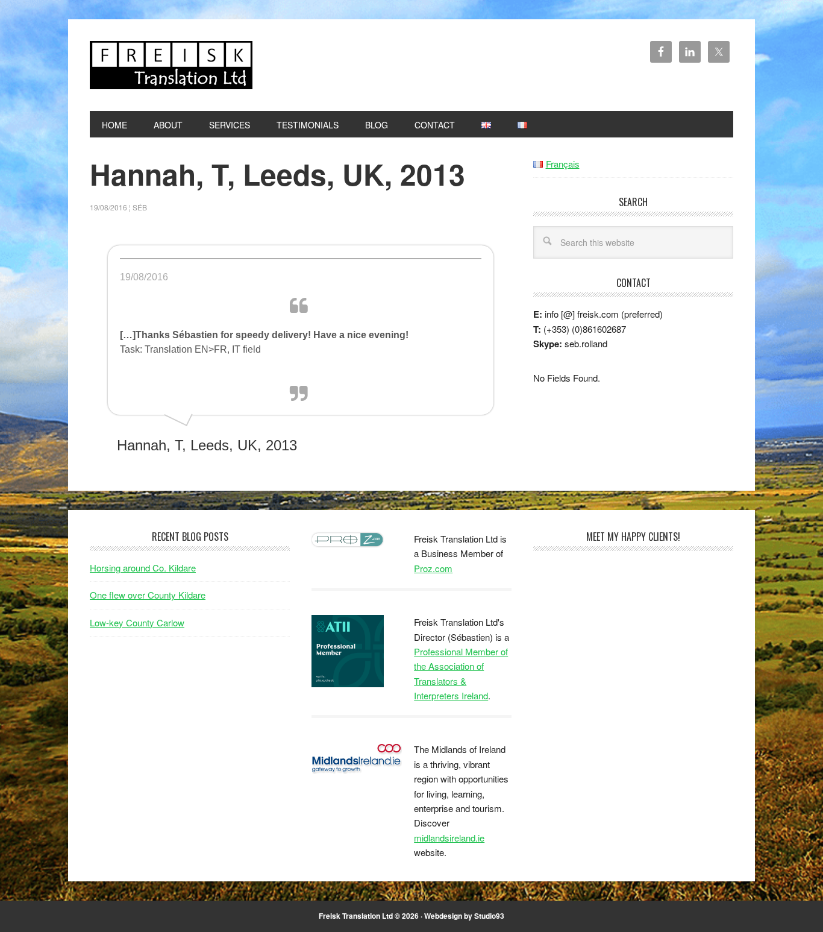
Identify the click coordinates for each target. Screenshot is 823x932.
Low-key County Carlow (137, 622)
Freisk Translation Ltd (171, 65)
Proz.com (433, 568)
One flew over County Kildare (147, 594)
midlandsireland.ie (449, 837)
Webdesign (443, 915)
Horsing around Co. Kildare (143, 567)
